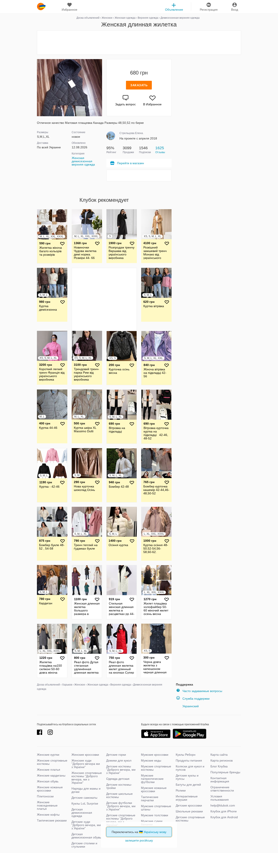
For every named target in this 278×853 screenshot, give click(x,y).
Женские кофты (48, 814)
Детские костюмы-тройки (119, 786)
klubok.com (41, 6)
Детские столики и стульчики (84, 844)
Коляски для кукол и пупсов (190, 768)
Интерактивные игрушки (187, 798)
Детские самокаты (84, 797)
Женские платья (48, 769)
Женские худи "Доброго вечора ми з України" (85, 764)
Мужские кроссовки (154, 754)
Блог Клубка (219, 766)
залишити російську (139, 840)
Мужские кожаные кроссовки (154, 789)
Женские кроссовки (85, 754)
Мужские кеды (151, 760)
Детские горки (116, 754)
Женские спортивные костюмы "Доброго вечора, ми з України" (86, 777)
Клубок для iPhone (223, 811)
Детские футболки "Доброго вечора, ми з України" (121, 806)
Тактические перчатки (149, 798)
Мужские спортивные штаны (156, 807)
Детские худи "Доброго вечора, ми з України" (86, 825)
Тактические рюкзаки (52, 820)
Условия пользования (219, 798)
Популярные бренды (225, 772)
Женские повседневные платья (47, 805)
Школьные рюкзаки (189, 811)
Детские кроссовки (189, 805)
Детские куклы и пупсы (187, 777)
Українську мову (155, 832)
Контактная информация (219, 779)
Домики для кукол (118, 760)
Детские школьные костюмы (119, 795)
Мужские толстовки (154, 815)
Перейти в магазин (130, 163)
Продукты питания (189, 760)
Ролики (181, 790)
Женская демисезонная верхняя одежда (83, 161)
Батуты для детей (188, 784)
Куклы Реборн (185, 754)
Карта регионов (221, 760)
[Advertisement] (139, 42)
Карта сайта (219, 754)
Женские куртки (48, 754)
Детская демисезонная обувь (86, 835)
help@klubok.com (222, 805)
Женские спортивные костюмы (52, 762)
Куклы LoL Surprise (84, 803)
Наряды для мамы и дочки (86, 790)
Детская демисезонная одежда (81, 813)
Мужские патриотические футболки (152, 779)
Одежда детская (117, 778)
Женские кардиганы (51, 775)
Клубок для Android (224, 817)
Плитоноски (45, 796)
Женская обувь (47, 781)
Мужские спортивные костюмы (156, 768)
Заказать (138, 85)
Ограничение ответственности (222, 788)
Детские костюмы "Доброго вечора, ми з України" (121, 770)
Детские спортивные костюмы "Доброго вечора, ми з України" (120, 820)
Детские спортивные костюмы (190, 818)
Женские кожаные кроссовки (50, 788)
